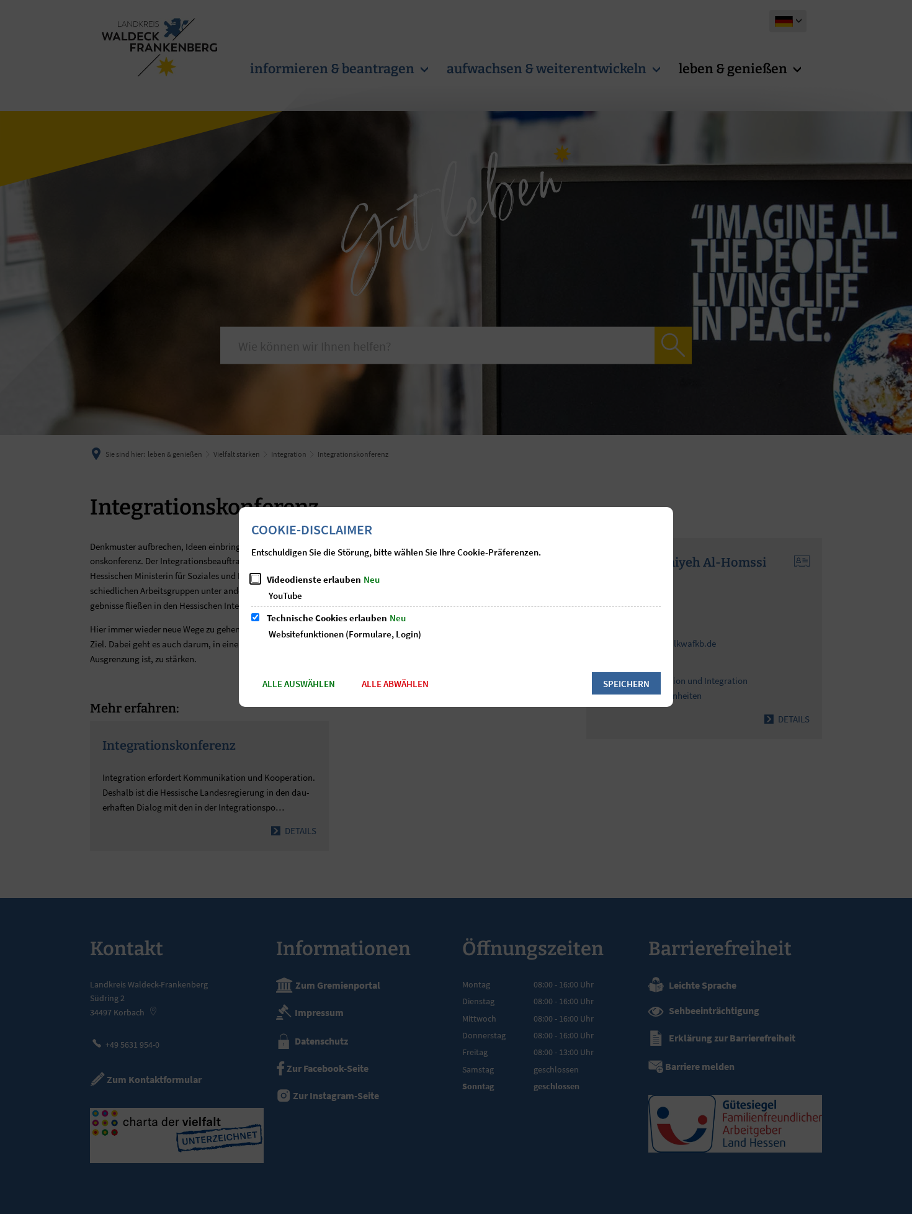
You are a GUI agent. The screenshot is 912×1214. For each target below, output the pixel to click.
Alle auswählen (298, 684)
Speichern (626, 684)
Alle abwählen (395, 684)
